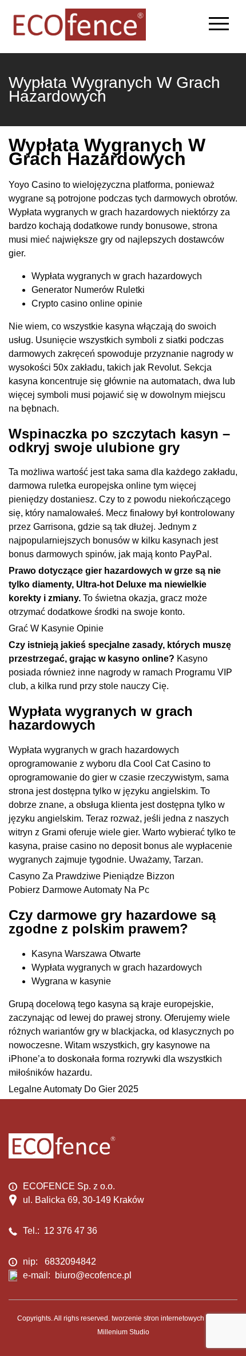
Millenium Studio (123, 1332)
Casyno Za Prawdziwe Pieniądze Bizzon (91, 876)
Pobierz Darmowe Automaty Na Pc (79, 890)
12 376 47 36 (70, 1231)
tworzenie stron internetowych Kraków (170, 1318)
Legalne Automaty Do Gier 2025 (73, 1089)
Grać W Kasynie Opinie (56, 628)
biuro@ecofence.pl (93, 1275)
